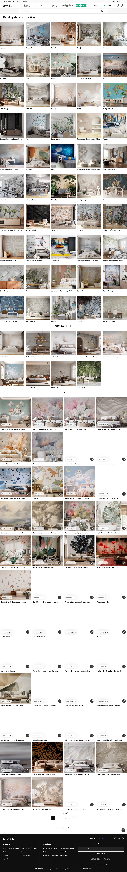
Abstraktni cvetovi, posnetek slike (76, 533)
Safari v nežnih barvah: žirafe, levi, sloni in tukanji (109, 740)
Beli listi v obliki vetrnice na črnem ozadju (45, 602)
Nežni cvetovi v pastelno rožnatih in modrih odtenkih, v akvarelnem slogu (77, 429)
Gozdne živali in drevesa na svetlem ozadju (13, 602)
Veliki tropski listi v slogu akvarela (108, 533)
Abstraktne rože (38, 464)
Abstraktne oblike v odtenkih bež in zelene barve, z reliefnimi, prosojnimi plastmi (13, 706)
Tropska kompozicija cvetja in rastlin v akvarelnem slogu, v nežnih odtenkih (13, 567)
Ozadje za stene (25, 855)
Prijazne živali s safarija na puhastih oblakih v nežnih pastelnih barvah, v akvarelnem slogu (13, 429)
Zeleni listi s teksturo (40, 740)
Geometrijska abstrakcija (73, 464)
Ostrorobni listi (6, 636)
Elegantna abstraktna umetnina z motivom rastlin (45, 567)
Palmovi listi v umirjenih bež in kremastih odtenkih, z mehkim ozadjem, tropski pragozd (45, 706)
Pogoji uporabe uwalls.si (50, 855)
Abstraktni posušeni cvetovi (10, 464)
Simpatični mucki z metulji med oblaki (77, 498)
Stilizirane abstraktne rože (106, 464)
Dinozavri (36, 498)
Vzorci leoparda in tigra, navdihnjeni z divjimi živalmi (45, 775)
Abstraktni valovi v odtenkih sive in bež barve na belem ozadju (77, 775)
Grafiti (67, 636)
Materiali (6, 852)
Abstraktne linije (103, 602)
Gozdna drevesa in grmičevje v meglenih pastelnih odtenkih (77, 809)
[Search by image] (102, 11)
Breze (99, 636)
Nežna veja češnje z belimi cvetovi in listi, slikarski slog (109, 671)
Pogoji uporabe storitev (67, 848)
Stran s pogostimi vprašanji (11, 848)
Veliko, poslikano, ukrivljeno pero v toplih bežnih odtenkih (109, 775)
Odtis (45, 852)
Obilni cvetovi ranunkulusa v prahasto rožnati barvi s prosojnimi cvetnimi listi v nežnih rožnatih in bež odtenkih (77, 740)
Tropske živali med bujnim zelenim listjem (77, 602)
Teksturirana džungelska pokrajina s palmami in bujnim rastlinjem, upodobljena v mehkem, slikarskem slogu (109, 809)
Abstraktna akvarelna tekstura (11, 775)
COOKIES (63, 852)
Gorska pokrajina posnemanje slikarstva (13, 533)
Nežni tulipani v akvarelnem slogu (12, 740)
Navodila (6, 859)
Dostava (5, 855)
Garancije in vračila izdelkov (29, 848)
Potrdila (23, 852)
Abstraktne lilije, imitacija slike (107, 498)
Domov (57, 827)
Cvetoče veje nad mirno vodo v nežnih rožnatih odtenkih (13, 809)
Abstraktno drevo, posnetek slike (44, 533)
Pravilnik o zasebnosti (50, 848)
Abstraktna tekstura (8, 671)
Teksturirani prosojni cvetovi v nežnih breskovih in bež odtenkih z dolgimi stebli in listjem (45, 671)
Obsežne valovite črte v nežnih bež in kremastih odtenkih (109, 429)
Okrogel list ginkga (39, 636)
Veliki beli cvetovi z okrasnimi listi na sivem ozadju (45, 809)
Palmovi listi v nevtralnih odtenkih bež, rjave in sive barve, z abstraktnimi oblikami (77, 671)
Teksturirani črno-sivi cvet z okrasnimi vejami (77, 567)
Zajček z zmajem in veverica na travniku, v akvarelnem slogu (109, 706)
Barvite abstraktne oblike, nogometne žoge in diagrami (13, 498)
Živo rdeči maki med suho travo (108, 567)
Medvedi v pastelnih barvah (74, 706)
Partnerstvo (63, 855)
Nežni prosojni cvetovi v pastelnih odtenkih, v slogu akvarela (45, 429)
